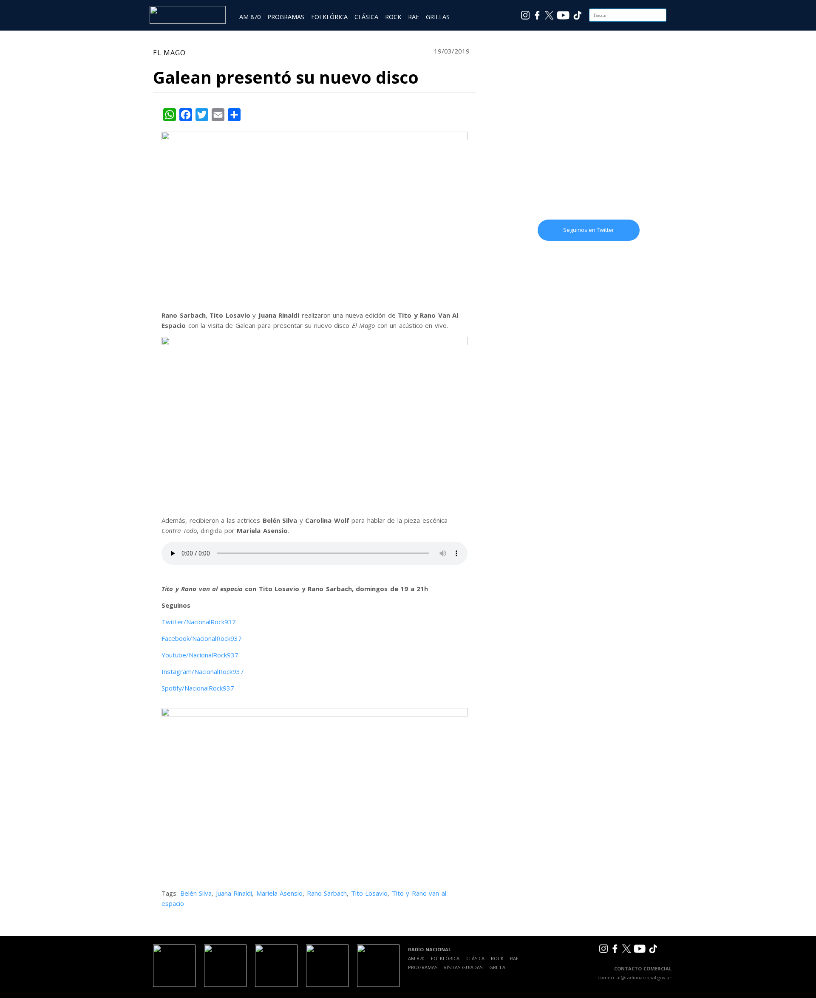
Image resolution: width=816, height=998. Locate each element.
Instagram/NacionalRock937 (203, 671)
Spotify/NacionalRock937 (198, 688)
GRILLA (497, 967)
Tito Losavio (369, 893)
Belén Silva (196, 893)
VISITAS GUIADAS (463, 967)
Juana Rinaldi (234, 893)
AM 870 (250, 17)
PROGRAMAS (285, 17)
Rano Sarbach (327, 893)
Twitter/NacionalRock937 (199, 621)
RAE (413, 17)
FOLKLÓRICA (329, 17)
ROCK (393, 17)
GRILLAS (438, 17)
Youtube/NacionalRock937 (200, 655)
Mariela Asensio (279, 893)
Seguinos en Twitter (588, 230)
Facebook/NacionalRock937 (202, 638)
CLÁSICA (366, 17)
